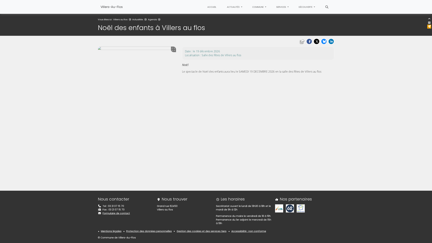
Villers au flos (120, 19)
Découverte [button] (306, 7)
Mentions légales (111, 231)
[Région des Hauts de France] (301, 208)
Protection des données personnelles (149, 231)
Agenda (152, 19)
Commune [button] (258, 7)
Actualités (137, 19)
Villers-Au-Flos (112, 7)
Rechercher (327, 7)
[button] (309, 41)
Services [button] (281, 7)
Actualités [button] (233, 7)
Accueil (211, 7)
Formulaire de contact (116, 213)
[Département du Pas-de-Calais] (290, 208)
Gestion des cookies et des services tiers (201, 231)
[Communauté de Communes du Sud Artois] (279, 208)
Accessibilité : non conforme (248, 231)
